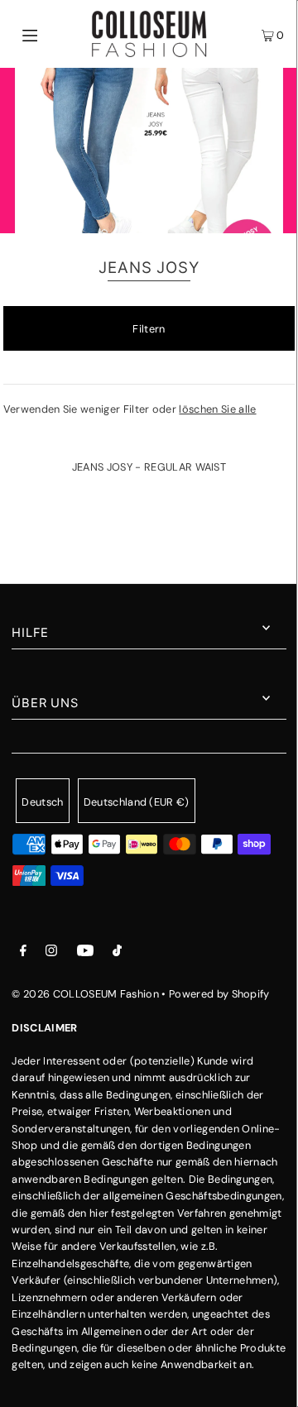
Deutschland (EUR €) (137, 802)
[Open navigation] (47, 34)
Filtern (148, 329)
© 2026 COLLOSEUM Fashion (85, 994)
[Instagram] (51, 953)
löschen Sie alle (217, 409)
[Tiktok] (117, 953)
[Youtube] (85, 953)
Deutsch (42, 802)
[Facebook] (23, 953)
